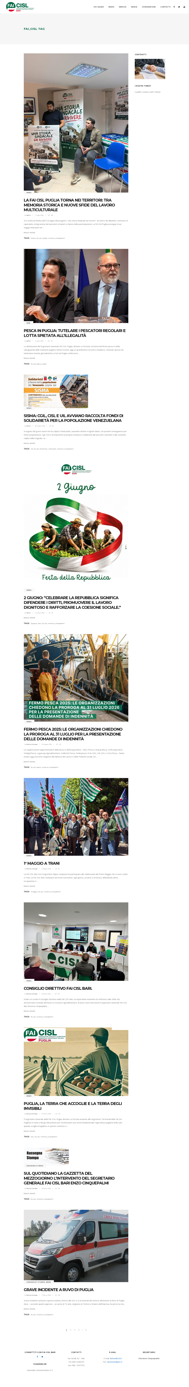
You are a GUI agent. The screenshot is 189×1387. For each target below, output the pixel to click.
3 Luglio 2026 (39, 341)
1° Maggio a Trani (42, 863)
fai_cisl (39, 238)
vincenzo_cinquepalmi (56, 238)
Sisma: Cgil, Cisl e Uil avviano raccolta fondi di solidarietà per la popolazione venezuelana (73, 418)
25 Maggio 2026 (47, 744)
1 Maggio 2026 (46, 869)
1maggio (34, 892)
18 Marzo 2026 (46, 1188)
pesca (39, 364)
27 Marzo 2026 (46, 1114)
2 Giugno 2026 (39, 613)
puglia (44, 238)
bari (39, 623)
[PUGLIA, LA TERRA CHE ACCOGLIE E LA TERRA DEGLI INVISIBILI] (76, 1061)
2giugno (34, 623)
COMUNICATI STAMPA (36, 1282)
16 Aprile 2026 (46, 994)
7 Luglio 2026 (39, 215)
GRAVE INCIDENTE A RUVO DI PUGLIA (58, 1289)
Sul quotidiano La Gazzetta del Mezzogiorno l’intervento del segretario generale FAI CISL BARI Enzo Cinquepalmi (69, 1178)
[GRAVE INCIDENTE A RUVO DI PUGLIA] (76, 1246)
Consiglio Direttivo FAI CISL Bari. (58, 988)
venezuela (52, 449)
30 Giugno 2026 (40, 426)
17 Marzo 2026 (46, 1295)
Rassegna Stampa (35, 1166)
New (28, 323)
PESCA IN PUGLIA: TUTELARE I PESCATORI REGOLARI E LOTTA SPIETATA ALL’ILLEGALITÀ (74, 333)
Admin (28, 215)
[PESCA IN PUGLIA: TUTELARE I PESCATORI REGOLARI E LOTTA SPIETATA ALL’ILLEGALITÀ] (76, 286)
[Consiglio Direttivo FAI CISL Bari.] (76, 941)
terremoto (43, 449)
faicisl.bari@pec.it (114, 1362)
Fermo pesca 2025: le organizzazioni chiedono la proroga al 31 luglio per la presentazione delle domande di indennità (73, 734)
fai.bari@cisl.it (116, 1358)
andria (33, 238)
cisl (32, 449)
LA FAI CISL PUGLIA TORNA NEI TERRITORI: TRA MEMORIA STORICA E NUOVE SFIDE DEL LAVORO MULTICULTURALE (69, 205)
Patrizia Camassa (31, 744)
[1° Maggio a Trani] (76, 817)
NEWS (29, 192)
